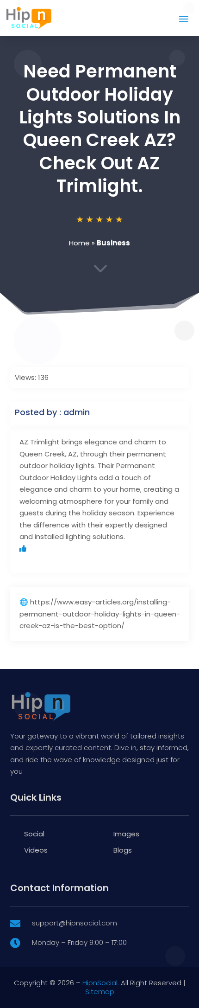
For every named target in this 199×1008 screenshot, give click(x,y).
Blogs (122, 850)
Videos (36, 850)
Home (79, 243)
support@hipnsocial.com (74, 923)
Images (126, 834)
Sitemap (99, 991)
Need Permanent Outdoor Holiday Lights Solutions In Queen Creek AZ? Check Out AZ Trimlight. (99, 128)
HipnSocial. (100, 983)
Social (34, 834)
